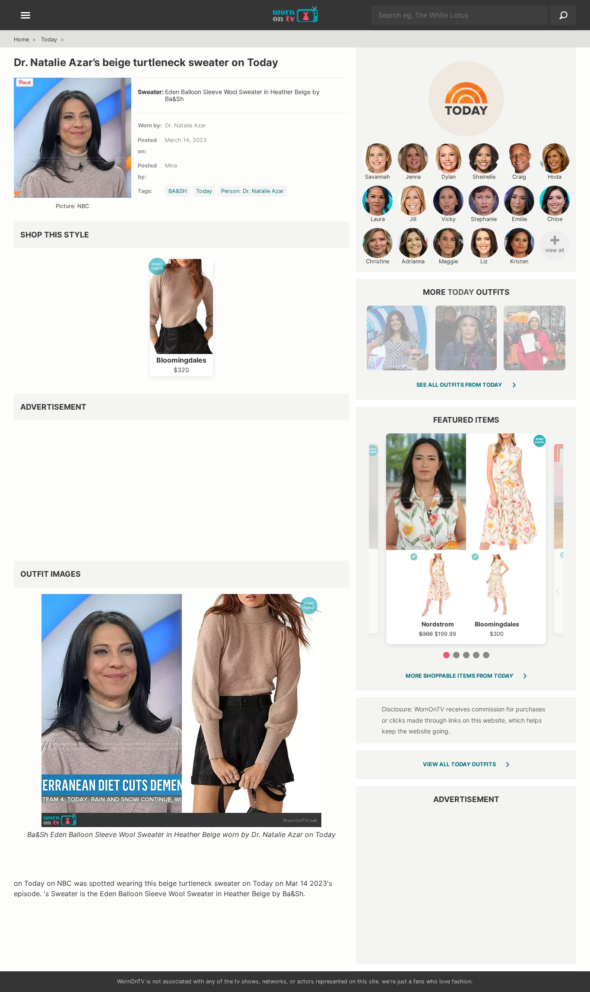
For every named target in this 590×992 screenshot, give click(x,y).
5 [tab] (486, 655)
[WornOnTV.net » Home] (295, 15)
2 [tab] (456, 655)
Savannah (377, 177)
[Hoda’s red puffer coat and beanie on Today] (534, 338)
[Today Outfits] (466, 98)
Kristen (519, 261)
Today (49, 39)
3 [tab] (466, 655)
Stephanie (484, 219)
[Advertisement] (181, 487)
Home (21, 39)
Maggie (448, 261)
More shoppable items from (459, 676)
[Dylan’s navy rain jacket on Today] (466, 338)
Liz (484, 261)
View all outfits (459, 764)
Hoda (554, 177)
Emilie (519, 219)
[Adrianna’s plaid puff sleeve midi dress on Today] (397, 338)
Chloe (554, 219)
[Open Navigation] (25, 16)
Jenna (413, 177)
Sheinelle (484, 177)
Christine (377, 261)
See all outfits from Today (459, 385)
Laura (378, 219)
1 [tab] (446, 655)
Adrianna (413, 261)
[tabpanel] (466, 538)
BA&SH (177, 191)
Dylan (448, 177)
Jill (412, 219)
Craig (519, 177)
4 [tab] (476, 655)
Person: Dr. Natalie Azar (252, 191)
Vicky (448, 219)
